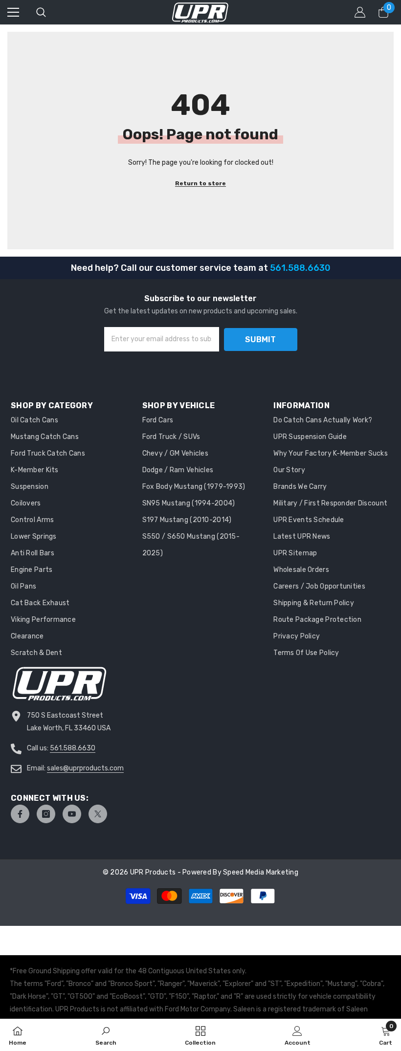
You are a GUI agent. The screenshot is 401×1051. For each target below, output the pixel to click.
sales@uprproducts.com (85, 768)
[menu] (13, 12)
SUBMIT (260, 339)
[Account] (360, 12)
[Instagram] (46, 814)
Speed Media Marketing (260, 872)
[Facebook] (20, 814)
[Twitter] (98, 814)
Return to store (200, 183)
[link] (105, 1035)
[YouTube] (72, 814)
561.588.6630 (72, 748)
